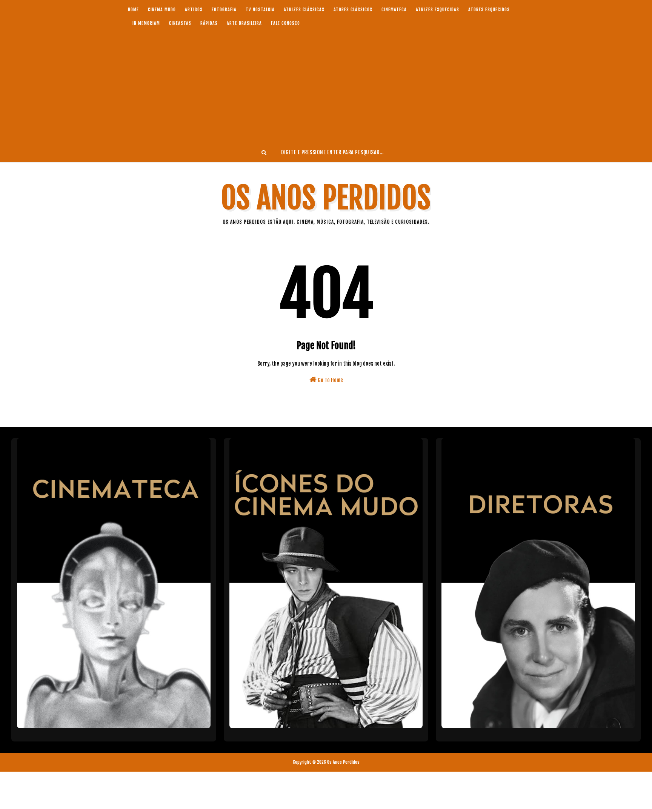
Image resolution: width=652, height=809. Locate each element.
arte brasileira (244, 23)
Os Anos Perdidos (326, 198)
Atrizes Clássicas (304, 9)
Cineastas (180, 23)
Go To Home (330, 380)
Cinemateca (394, 9)
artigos (194, 9)
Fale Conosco (285, 23)
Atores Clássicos (353, 9)
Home (133, 9)
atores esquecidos (489, 9)
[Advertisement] (326, 86)
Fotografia (224, 9)
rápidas (209, 23)
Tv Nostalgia (260, 9)
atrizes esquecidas (437, 9)
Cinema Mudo (162, 9)
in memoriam (146, 23)
